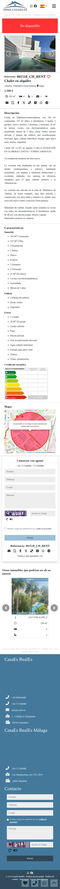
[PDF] (13, 102)
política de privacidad (43, 529)
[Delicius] (30, 102)
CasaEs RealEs (18, 876)
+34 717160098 (24, 466)
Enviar (30, 537)
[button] (5, 608)
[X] (24, 102)
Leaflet (29, 452)
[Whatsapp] (31, 6)
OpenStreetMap (40, 452)
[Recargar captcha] (7, 519)
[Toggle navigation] (54, 6)
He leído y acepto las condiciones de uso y (29, 529)
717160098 (38, 466)
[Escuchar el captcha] (11, 519)
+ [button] (8, 413)
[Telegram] (46, 102)
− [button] (8, 418)
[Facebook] (35, 6)
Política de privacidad (35, 876)
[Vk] (35, 102)
